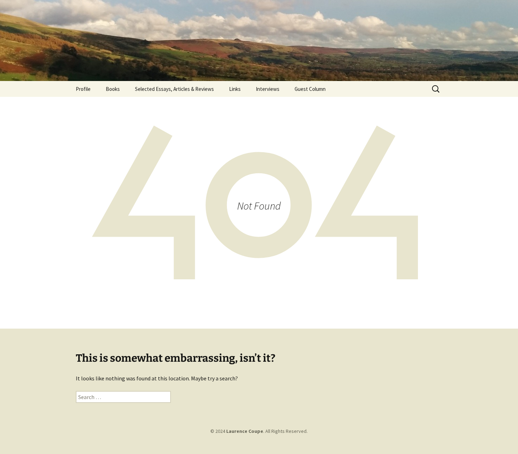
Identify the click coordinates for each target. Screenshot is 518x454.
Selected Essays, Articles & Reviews (174, 89)
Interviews (267, 89)
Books (113, 89)
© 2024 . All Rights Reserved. (259, 431)
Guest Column (310, 89)
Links (235, 89)
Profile (83, 89)
